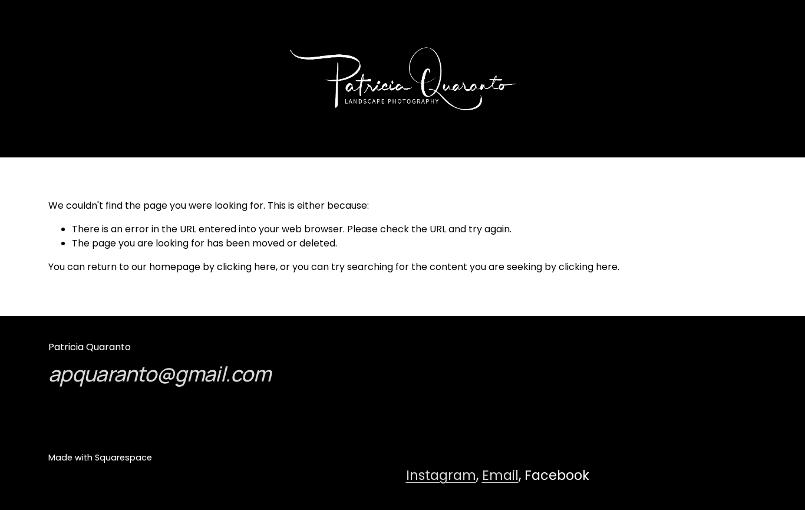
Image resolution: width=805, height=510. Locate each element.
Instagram (441, 475)
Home (91, 78)
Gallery (49, 78)
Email (500, 475)
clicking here (246, 267)
